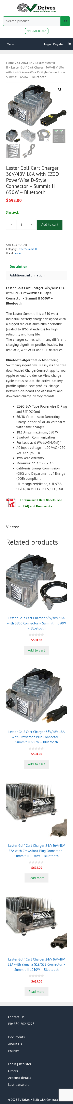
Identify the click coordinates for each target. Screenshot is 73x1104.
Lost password (18, 1084)
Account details (19, 1078)
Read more (36, 878)
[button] (59, 89)
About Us (15, 1044)
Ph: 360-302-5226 (21, 1024)
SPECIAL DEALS (36, 31)
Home (10, 63)
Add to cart (49, 224)
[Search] (65, 21)
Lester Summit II (27, 249)
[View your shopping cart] (69, 44)
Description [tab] (18, 266)
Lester (17, 253)
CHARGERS (24, 63)
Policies (13, 1051)
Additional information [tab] (27, 275)
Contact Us (16, 1017)
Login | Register (54, 44)
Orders (13, 1071)
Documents (16, 1037)
